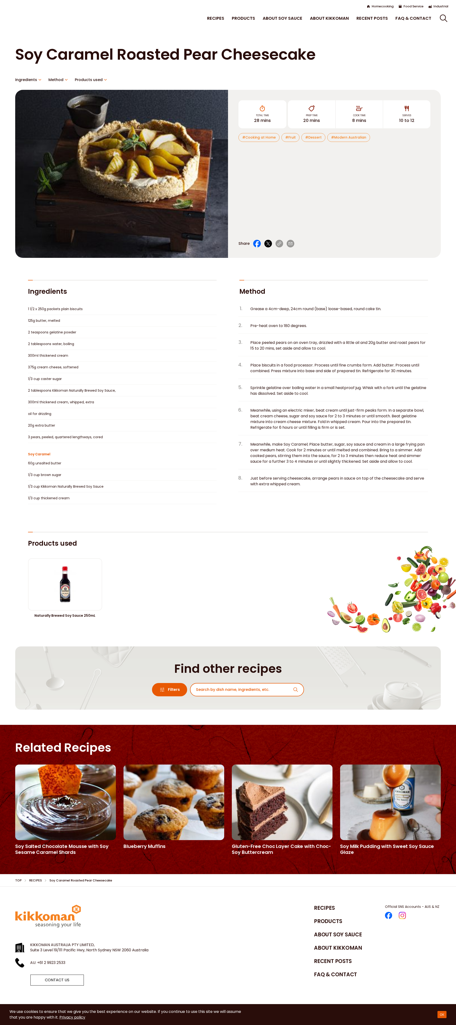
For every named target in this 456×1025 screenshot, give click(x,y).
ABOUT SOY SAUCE (282, 18)
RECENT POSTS (372, 18)
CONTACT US (57, 980)
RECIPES (215, 18)
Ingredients (26, 79)
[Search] (296, 690)
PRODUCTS (243, 18)
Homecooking (383, 6)
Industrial (440, 6)
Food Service (413, 6)
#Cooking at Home (259, 137)
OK (442, 1014)
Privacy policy (72, 1017)
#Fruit (290, 137)
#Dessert (313, 137)
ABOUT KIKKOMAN (329, 18)
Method (55, 79)
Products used (89, 79)
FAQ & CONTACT (413, 18)
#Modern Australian (348, 137)
